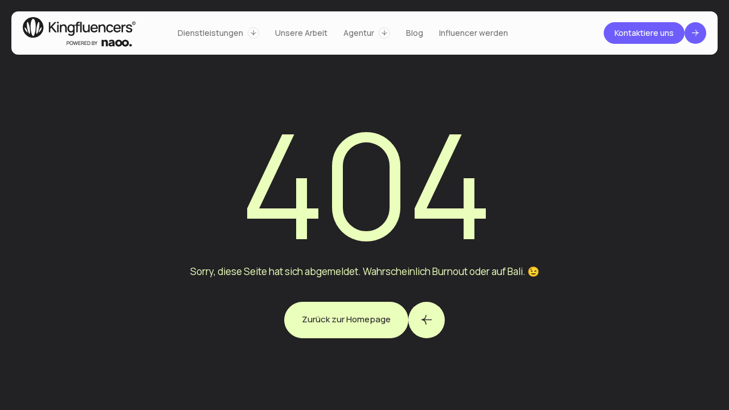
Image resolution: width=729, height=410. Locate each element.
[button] (218, 33)
